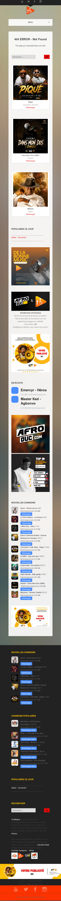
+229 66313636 (43, 845)
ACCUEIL (33, 22)
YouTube (14, 850)
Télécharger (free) (28, 730)
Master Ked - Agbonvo (31, 401)
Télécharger (30, 107)
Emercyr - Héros (34, 389)
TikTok (31, 850)
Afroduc (14, 833)
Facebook (23, 850)
